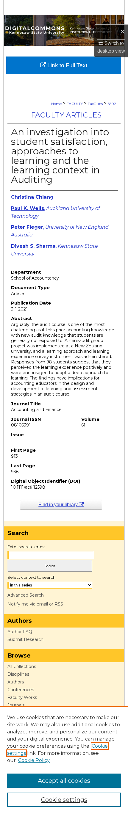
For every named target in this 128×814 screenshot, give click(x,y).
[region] (64, 760)
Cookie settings (64, 799)
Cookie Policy (34, 760)
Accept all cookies (64, 780)
